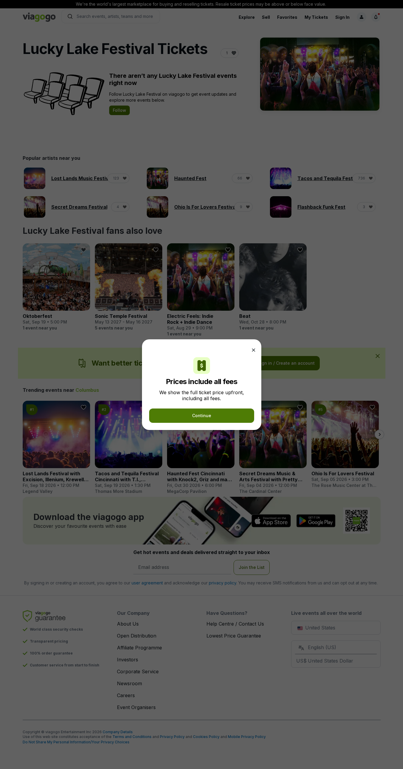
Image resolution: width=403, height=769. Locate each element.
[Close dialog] (253, 350)
